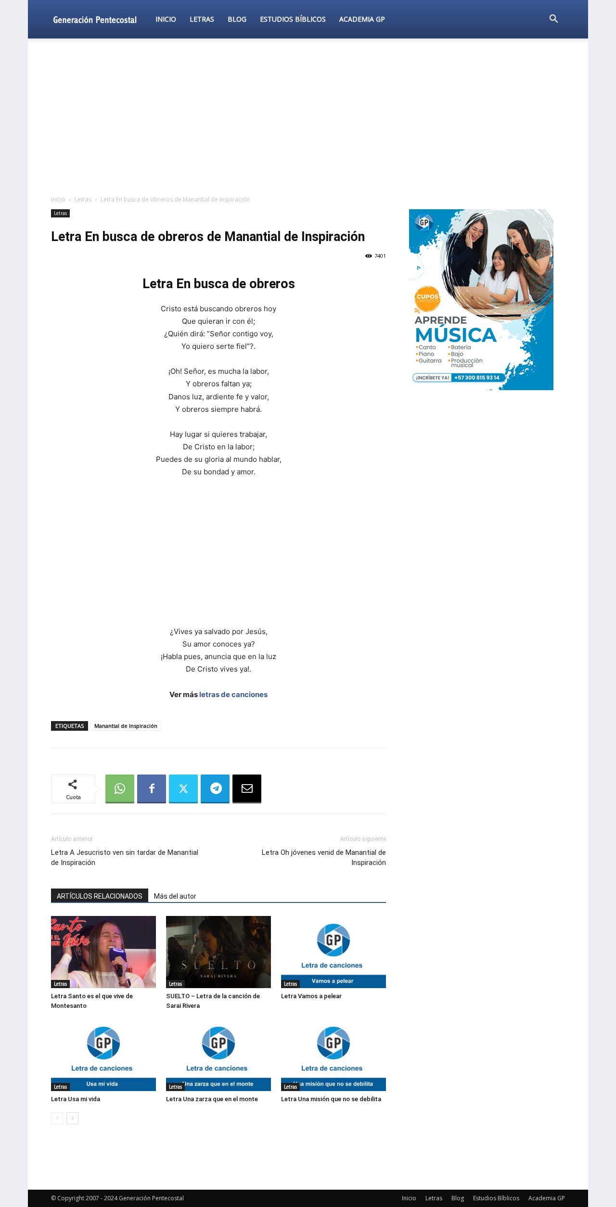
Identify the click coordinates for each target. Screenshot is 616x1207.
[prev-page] (57, 1118)
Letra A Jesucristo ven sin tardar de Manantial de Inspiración (124, 857)
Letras (202, 19)
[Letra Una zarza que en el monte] (218, 1055)
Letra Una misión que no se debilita (331, 1099)
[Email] (246, 789)
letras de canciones (233, 694)
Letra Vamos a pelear (311, 996)
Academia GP (362, 19)
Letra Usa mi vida (75, 1099)
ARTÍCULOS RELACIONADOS (99, 896)
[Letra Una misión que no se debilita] (333, 1055)
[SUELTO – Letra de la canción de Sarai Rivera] (218, 952)
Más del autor (175, 896)
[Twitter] (183, 789)
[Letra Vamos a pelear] (333, 952)
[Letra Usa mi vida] (103, 1055)
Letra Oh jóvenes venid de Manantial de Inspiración (324, 857)
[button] (553, 20)
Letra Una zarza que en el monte (212, 1099)
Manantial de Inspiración (125, 725)
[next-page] (72, 1118)
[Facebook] (151, 789)
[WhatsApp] (119, 789)
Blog (237, 19)
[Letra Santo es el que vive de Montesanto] (103, 952)
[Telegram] (215, 789)
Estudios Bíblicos (293, 19)
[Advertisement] (308, 117)
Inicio (165, 19)
